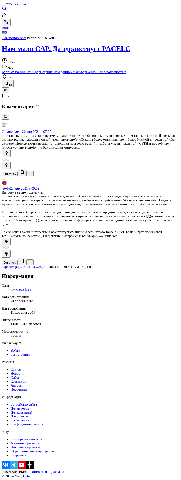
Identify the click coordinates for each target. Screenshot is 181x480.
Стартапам (19, 455)
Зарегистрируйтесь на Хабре (23, 267)
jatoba (6, 188)
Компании (18, 381)
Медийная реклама (25, 443)
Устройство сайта (24, 404)
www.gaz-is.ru (21, 289)
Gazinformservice (14, 38)
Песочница (19, 389)
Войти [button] (6, 28)
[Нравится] (6, 153)
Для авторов (20, 408)
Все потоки (17, 4)
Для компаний (21, 412)
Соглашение (20, 420)
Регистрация (20, 354)
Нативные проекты (25, 447)
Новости (17, 373)
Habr (26, 476)
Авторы (17, 385)
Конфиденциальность (27, 424)
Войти (15, 350)
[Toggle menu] (3, 5)
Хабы (15, 377)
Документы (19, 416)
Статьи (16, 369)
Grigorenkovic (12, 131)
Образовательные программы (33, 451)
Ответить (10, 174)
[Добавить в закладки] (22, 172)
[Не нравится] (6, 165)
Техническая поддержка (46, 472)
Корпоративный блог (27, 439)
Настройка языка (15, 472)
